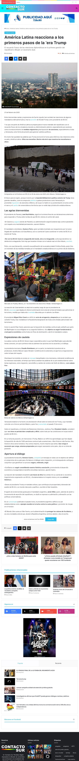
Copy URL (51, 519)
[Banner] (39, 18)
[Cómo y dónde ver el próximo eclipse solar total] (39, 581)
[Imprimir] (25, 59)
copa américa (71, 759)
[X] (11, 59)
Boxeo (74, 752)
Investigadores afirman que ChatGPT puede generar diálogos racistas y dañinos (42, 696)
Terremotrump (21, 679)
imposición (15, 203)
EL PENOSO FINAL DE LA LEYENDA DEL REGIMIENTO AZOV (35, 670)
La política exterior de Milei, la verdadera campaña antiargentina (14, 590)
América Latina (14, 28)
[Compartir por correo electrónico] (20, 59)
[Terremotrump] (9, 681)
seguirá (16, 222)
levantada (31, 312)
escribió (69, 241)
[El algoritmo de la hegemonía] (31, 747)
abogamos (66, 746)
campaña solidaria (69, 756)
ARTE (72, 746)
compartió (37, 458)
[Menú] (2, 9)
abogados (58, 746)
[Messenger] (16, 59)
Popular (20, 663)
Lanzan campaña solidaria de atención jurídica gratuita (34, 687)
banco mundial (59, 752)
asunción (33, 120)
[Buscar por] (77, 9)
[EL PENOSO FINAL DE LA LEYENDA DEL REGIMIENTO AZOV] (9, 673)
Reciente (58, 663)
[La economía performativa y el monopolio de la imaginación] (47, 747)
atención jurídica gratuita (62, 749)
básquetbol (58, 756)
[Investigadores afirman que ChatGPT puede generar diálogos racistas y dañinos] (9, 698)
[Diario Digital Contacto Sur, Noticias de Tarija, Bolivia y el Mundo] (15, 8)
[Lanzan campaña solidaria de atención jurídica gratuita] (9, 690)
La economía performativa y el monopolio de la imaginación (34, 2)
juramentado (42, 424)
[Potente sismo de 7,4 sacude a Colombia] (64, 581)
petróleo (33, 200)
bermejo (68, 752)
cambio (15, 205)
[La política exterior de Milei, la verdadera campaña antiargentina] (15, 581)
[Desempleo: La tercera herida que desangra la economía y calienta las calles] (47, 752)
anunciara (12, 310)
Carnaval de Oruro (60, 759)
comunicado (13, 502)
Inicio (7, 28)
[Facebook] (6, 59)
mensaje (32, 358)
